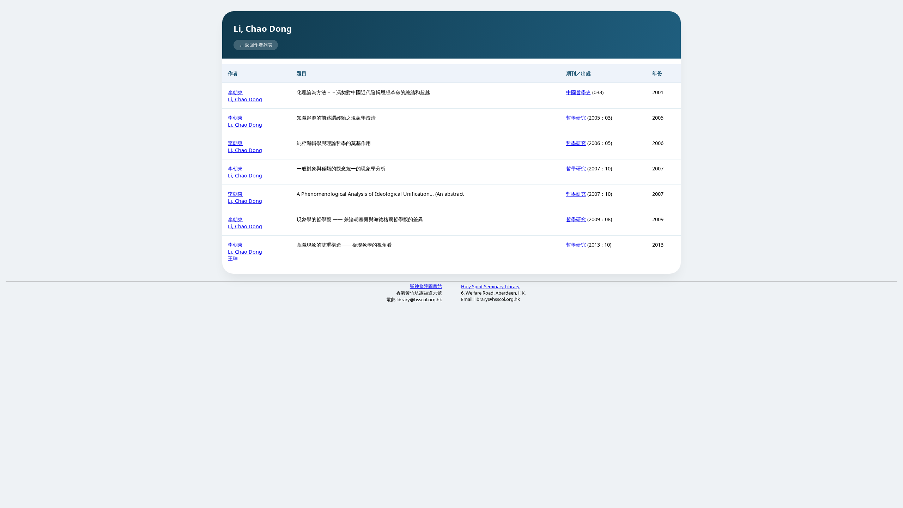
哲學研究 (576, 117)
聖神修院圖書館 (426, 286)
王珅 (233, 258)
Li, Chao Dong (245, 99)
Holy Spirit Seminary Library (490, 286)
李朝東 (235, 92)
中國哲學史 (578, 92)
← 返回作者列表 (255, 45)
